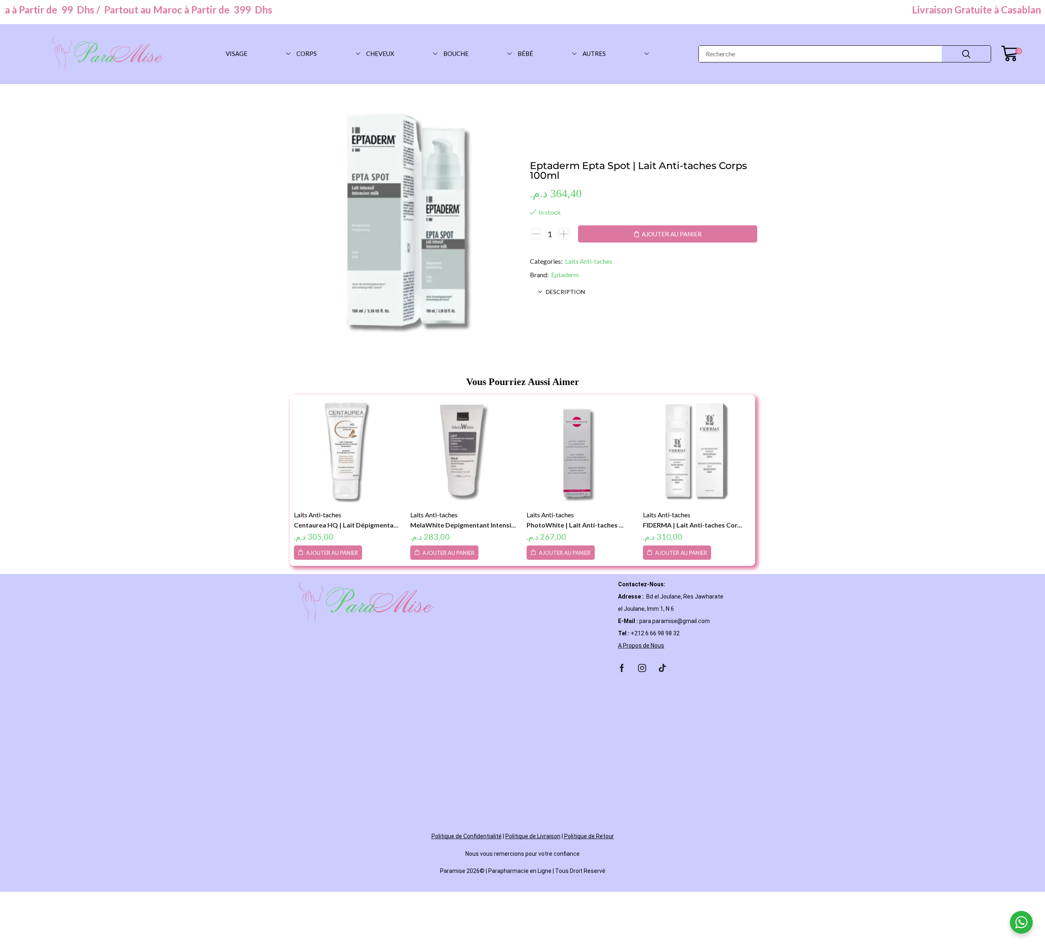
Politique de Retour (589, 836)
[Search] (966, 54)
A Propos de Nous (641, 645)
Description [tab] (565, 291)
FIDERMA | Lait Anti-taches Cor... (692, 525)
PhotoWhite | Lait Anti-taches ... (575, 525)
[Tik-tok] (662, 668)
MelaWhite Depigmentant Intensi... (463, 525)
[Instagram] (642, 668)
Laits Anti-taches (588, 261)
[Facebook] (622, 668)
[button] (1011, 53)
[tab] (644, 292)
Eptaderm (565, 274)
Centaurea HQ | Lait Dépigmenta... (346, 525)
